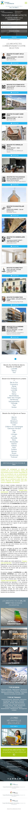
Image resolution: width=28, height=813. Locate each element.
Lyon (5, 762)
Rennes (19, 764)
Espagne (7, 767)
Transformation (7, 704)
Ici (14, 754)
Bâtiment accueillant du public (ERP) (14, 694)
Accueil (2, 11)
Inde (19, 767)
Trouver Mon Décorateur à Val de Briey (11, 795)
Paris (2, 762)
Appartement (16, 689)
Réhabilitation (14, 708)
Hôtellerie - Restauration (20, 691)
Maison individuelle (6, 689)
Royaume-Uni (12, 767)
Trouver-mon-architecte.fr (9, 580)
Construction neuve (6, 699)
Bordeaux (23, 762)
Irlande (16, 767)
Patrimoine (24, 692)
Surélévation (14, 701)
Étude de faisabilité (17, 707)
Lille (26, 762)
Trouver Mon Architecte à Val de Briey (11, 787)
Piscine (11, 705)
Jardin (15, 705)
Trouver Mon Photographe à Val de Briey (10, 803)
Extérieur (17, 692)
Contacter (15, 63)
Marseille (8, 762)
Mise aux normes (19, 702)
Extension (21, 701)
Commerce (9, 691)
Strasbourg (15, 764)
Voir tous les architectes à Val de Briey (14, 463)
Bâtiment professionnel (7, 692)
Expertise (6, 702)
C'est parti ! (14, 726)
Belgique (3, 767)
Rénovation (16, 699)
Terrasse (11, 702)
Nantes (11, 764)
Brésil (26, 767)
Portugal (22, 767)
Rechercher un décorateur (18, 12)
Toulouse (18, 762)
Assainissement (5, 708)
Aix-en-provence (13, 762)
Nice (8, 764)
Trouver (14, 37)
